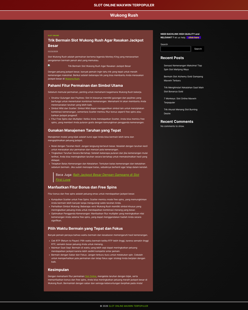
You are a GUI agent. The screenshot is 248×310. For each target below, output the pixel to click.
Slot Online (90, 276)
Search (164, 44)
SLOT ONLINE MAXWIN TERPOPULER (128, 306)
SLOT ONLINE (53, 35)
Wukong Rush (72, 78)
